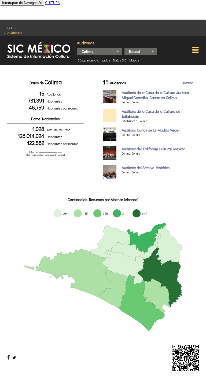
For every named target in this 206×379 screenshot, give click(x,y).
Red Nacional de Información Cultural (45, 154)
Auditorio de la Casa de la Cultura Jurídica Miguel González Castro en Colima (155, 95)
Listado (187, 82)
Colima (12, 27)
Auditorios (14, 32)
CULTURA (52, 2)
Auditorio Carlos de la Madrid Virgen (151, 130)
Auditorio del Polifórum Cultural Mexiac (153, 148)
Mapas (134, 60)
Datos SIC (120, 60)
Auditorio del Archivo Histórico (146, 167)
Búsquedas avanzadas (94, 60)
